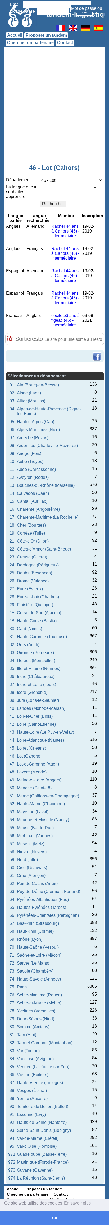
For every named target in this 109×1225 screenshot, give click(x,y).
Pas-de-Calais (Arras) (37, 883)
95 (12, 1146)
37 (12, 684)
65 (12, 907)
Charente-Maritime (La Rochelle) (47, 517)
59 (12, 859)
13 (12, 485)
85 (12, 1066)
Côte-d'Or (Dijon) (33, 541)
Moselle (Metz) (30, 843)
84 (12, 1058)
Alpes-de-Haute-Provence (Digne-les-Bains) (49, 411)
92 (12, 1122)
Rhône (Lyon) (29, 939)
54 (12, 820)
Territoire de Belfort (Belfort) (42, 1106)
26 (12, 581)
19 (12, 533)
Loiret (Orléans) (31, 748)
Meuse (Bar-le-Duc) (35, 828)
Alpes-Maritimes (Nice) (38, 429)
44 (12, 740)
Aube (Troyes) (30, 461)
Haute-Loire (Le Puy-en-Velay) (45, 732)
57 (12, 843)
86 (12, 1074)
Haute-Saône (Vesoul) (38, 947)
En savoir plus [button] (77, 1203)
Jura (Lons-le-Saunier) (38, 700)
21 (12, 541)
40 (12, 708)
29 (12, 605)
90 (12, 1106)
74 (12, 979)
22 (12, 549)
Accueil (14, 35)
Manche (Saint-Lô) (34, 788)
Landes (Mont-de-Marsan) (41, 708)
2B (12, 620)
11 (12, 469)
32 (12, 644)
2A (12, 613)
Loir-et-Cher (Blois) (35, 716)
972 (11, 1162)
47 (12, 764)
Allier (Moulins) (31, 401)
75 (12, 987)
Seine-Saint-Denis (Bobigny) (44, 1130)
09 (12, 453)
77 (12, 1003)
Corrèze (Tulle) (31, 533)
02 (12, 393)
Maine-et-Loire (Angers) (39, 780)
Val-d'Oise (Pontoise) (37, 1146)
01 (12, 385)
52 (12, 804)
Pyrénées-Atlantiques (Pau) (43, 899)
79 (12, 1019)
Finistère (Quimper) (35, 605)
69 (12, 939)
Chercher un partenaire (30, 42)
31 (12, 636)
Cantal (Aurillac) (32, 501)
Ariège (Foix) (29, 453)
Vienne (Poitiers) (32, 1074)
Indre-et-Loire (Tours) (36, 684)
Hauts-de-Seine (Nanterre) (42, 1122)
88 (12, 1090)
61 (12, 875)
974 (11, 1178)
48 (12, 772)
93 (12, 1130)
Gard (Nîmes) (29, 628)
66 (12, 915)
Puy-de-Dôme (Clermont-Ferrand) (48, 891)
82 (12, 1043)
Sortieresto (57, 339)
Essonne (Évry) (31, 1114)
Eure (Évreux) (30, 589)
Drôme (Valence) (33, 581)
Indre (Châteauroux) (35, 676)
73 (12, 971)
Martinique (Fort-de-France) (43, 1162)
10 (12, 461)
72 (12, 963)
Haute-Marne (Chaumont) (41, 804)
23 (12, 557)
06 (12, 429)
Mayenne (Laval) (32, 812)
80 (12, 1027)
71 (12, 955)
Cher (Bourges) (31, 525)
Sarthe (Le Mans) (33, 963)
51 (12, 796)
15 (12, 501)
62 (12, 883)
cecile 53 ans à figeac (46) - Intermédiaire (65, 320)
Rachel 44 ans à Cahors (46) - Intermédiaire (65, 231)
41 (12, 716)
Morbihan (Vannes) (35, 835)
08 (12, 445)
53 (12, 812)
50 (12, 788)
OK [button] (54, 1218)
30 (12, 628)
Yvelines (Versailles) (36, 1011)
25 (12, 573)
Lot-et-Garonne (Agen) (38, 764)
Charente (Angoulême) (38, 509)
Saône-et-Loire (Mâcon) (39, 955)
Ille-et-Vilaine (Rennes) (38, 668)
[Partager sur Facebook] (97, 352)
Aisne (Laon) (29, 393)
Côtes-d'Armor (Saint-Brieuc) (44, 549)
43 (12, 732)
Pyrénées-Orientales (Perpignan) (48, 915)
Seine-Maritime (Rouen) (39, 995)
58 (12, 851)
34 (12, 660)
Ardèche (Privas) (32, 437)
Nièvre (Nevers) (32, 851)
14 (12, 493)
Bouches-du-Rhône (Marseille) (46, 485)
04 (12, 409)
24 (12, 565)
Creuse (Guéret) (32, 557)
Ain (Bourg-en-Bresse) (38, 385)
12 (12, 477)
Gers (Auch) (28, 644)
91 (12, 1114)
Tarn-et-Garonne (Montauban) (44, 1043)
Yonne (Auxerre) (32, 1098)
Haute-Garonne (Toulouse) (42, 636)
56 (12, 835)
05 (12, 421)
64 (12, 899)
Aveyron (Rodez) (33, 477)
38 (12, 692)
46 (12, 756)
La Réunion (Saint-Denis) (41, 1178)
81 (12, 1035)
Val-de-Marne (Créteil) (37, 1138)
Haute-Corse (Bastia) (37, 620)
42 (12, 724)
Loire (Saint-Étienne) (36, 724)
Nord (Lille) (27, 859)
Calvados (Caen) (33, 493)
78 (12, 1011)
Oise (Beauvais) (32, 867)
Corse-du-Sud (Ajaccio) (39, 613)
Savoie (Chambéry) (35, 971)
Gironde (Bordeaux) (35, 652)
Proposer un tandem (46, 35)
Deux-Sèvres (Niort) (35, 1019)
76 (12, 995)
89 (12, 1098)
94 (12, 1138)
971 (11, 1154)
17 (12, 517)
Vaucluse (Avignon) (35, 1058)
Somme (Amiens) (33, 1027)
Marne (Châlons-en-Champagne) (48, 796)
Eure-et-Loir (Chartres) (38, 597)
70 (12, 947)
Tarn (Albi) (26, 1035)
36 (12, 676)
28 (12, 597)
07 (12, 437)
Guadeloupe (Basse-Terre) (42, 1154)
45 (12, 748)
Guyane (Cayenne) (35, 1170)
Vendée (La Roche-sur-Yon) (43, 1066)
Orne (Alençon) (31, 875)
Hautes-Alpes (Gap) (35, 421)
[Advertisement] (54, 106)
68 (12, 931)
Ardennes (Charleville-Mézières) (47, 445)
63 (12, 891)
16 (12, 509)
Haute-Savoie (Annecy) (39, 979)
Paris (22, 987)
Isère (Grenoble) (32, 692)
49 (12, 780)
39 (12, 700)
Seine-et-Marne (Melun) (39, 1003)
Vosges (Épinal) (32, 1090)
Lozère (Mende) (32, 772)
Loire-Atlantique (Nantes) (40, 740)
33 (12, 652)
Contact (65, 42)
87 (12, 1082)
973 (11, 1170)
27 (12, 589)
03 (12, 401)
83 (12, 1050)
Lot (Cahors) (28, 756)
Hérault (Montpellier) (36, 660)
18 (12, 525)
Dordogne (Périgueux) (38, 565)
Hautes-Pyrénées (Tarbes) (41, 907)
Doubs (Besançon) (34, 573)
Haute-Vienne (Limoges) (40, 1082)
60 (12, 867)
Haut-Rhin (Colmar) (35, 931)
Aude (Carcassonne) (36, 469)
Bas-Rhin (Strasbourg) (38, 923)
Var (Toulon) (28, 1050)
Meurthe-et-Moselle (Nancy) (43, 820)
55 (12, 828)
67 (12, 923)
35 (12, 668)
